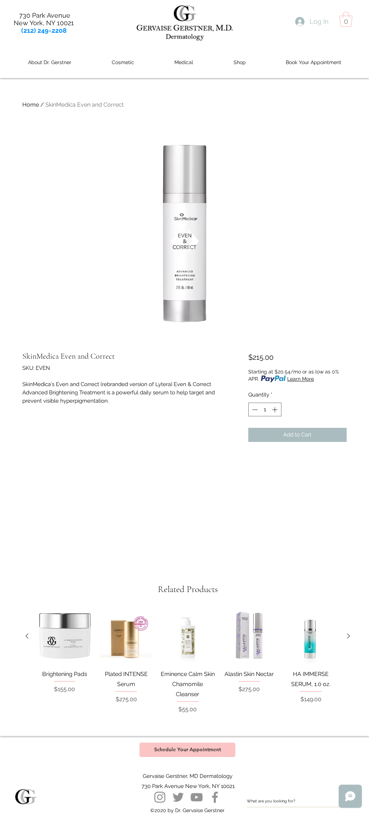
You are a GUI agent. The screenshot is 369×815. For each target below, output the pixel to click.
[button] (345, 19)
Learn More (300, 379)
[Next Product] (348, 636)
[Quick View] (64, 636)
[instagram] (159, 797)
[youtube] (196, 797)
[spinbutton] (265, 409)
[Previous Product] (27, 636)
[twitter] (178, 797)
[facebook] (215, 797)
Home (30, 104)
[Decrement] (254, 409)
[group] (188, 666)
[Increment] (275, 409)
